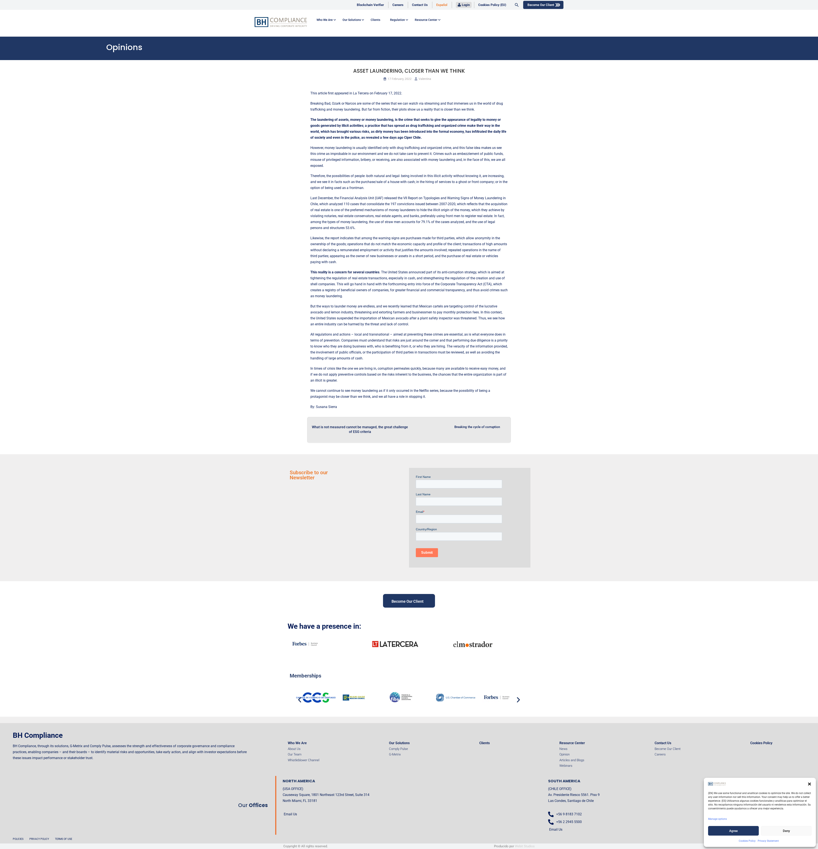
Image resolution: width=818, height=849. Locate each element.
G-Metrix (395, 754)
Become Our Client (540, 5)
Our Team (294, 754)
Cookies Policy (747, 840)
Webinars (565, 766)
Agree (733, 831)
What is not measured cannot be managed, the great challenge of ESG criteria (360, 429)
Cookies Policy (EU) (492, 5)
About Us (294, 749)
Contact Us (420, 5)
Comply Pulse (398, 749)
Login (466, 5)
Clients (375, 20)
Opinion (564, 754)
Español (441, 5)
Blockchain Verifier (370, 5)
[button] (809, 784)
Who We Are (297, 743)
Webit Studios (525, 846)
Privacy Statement (768, 840)
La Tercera (361, 93)
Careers (397, 5)
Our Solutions (352, 20)
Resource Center (426, 20)
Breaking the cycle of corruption (477, 427)
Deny (786, 831)
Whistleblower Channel (303, 760)
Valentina (425, 79)
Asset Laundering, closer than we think (409, 70)
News (563, 749)
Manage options (717, 818)
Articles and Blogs (571, 760)
